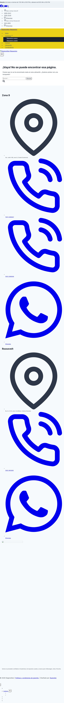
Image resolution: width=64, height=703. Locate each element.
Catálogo (5, 691)
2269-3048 (7, 15)
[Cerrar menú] (0, 684)
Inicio (6, 33)
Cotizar (7, 43)
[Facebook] (1, 7)
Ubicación (8, 45)
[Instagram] (4, 7)
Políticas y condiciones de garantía (27, 678)
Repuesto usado (12, 40)
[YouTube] (6, 7)
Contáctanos (9, 47)
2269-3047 (7, 13)
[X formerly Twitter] (8, 7)
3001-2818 (7, 23)
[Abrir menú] (2, 54)
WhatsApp (9, 18)
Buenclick (53, 678)
